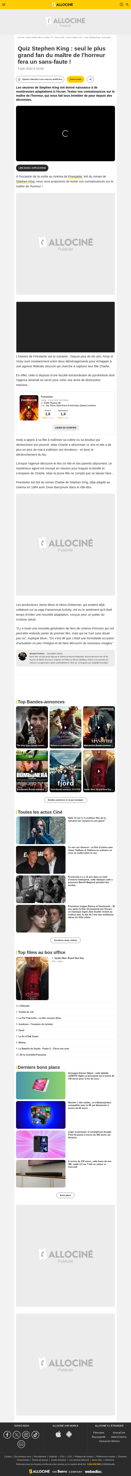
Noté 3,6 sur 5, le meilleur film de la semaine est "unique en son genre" (87, 819)
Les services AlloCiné (79, 1460)
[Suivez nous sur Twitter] (17, 1435)
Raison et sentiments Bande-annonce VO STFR (66, 745)
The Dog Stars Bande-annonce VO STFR (32, 745)
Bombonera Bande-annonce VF (32, 789)
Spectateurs (63, 410)
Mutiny (22, 1042)
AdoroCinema (118, 1436)
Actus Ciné (59, 37)
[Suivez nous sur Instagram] (26, 1435)
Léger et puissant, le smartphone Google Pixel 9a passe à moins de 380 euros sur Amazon (89, 1135)
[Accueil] (62, 4)
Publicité (53, 1456)
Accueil (21, 37)
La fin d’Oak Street (28, 1036)
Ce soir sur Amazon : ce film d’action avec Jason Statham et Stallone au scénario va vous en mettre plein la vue (90, 850)
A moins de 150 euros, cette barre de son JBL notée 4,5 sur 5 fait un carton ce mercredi (89, 1164)
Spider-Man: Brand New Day (69, 958)
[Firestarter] (29, 407)
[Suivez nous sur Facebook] (7, 1435)
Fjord (21, 1030)
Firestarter (75, 176)
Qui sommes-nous (22, 1456)
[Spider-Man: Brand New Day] (32, 978)
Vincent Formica (37, 654)
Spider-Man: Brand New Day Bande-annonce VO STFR (99, 789)
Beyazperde (98, 1436)
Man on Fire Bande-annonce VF (99, 745)
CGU (62, 1456)
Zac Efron (50, 405)
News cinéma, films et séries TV (39, 37)
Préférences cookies (105, 1456)
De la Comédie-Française (33, 1054)
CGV (69, 1456)
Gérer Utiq (97, 1460)
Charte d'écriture (58, 1460)
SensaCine (119, 1432)
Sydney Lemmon (87, 405)
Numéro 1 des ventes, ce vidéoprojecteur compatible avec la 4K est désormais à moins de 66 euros (89, 1105)
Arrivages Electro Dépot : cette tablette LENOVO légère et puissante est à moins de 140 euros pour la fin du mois (91, 1076)
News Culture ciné (74, 37)
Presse (48, 410)
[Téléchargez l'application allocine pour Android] (71, 1434)
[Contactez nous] (21, 1444)
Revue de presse (40, 1460)
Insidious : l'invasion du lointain (36, 1024)
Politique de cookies (84, 1456)
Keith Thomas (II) (52, 403)
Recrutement (40, 1456)
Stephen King (25, 181)
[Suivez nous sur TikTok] (36, 1435)
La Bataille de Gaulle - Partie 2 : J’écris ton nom (44, 1048)
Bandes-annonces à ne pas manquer (65, 800)
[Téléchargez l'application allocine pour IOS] (60, 1434)
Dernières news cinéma (65, 940)
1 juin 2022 (53, 400)
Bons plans (65, 1195)
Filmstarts (98, 1432)
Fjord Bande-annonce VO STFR (65, 789)
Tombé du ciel (26, 1012)
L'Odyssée (24, 1006)
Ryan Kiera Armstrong (67, 405)
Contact (7, 1456)
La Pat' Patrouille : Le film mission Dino (40, 1018)
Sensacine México (109, 1441)
